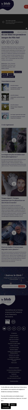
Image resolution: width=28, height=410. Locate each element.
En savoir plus (6, 407)
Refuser (13, 404)
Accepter (5, 404)
